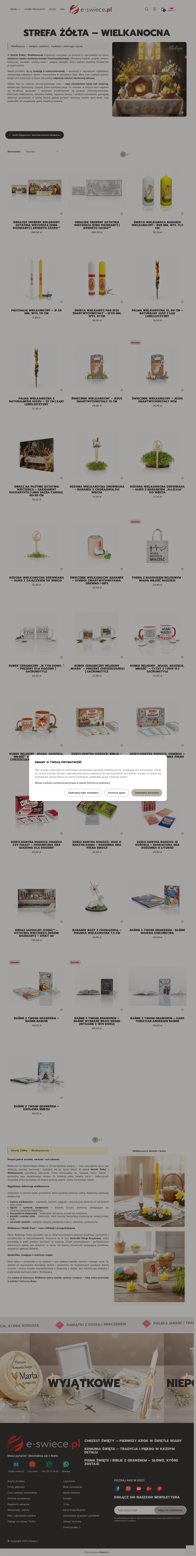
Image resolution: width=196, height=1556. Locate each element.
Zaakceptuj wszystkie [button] (147, 792)
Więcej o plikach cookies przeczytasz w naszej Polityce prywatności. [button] (72, 782)
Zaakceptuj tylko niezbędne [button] (83, 792)
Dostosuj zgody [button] (116, 792)
